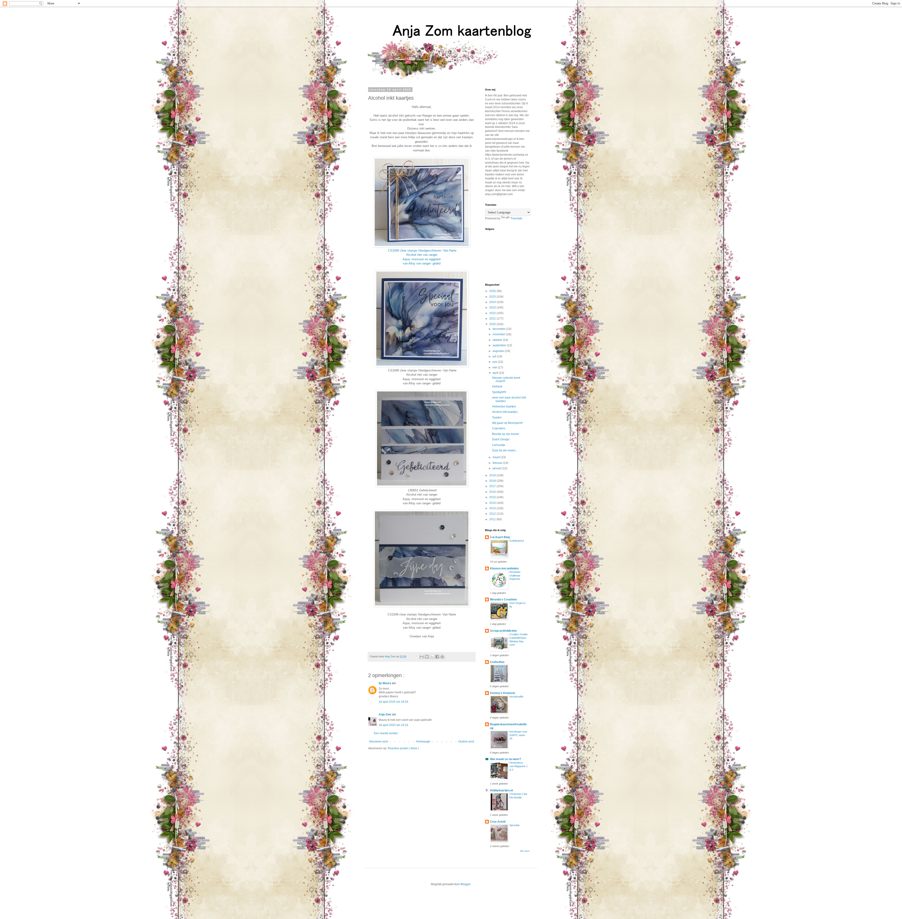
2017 (493, 486)
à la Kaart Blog (500, 537)
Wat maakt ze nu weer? (505, 759)
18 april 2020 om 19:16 (393, 725)
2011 (493, 519)
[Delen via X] (432, 656)
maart (497, 457)
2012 (493, 513)
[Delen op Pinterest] (442, 656)
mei (495, 367)
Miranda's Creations (503, 599)
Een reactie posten (386, 733)
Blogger (465, 884)
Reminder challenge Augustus (515, 575)
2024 (493, 302)
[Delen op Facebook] (437, 656)
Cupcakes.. (499, 428)
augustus (499, 351)
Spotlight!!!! (499, 392)
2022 (493, 313)
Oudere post (466, 741)
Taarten (497, 417)
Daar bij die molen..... (505, 450)
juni (495, 361)
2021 (493, 318)
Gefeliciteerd (516, 540)
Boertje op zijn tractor (505, 434)
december (499, 329)
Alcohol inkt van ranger (421, 254)
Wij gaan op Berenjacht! (507, 423)
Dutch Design (500, 439)
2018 (493, 480)
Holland (497, 386)
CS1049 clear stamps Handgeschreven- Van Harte (422, 250)
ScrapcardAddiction (503, 630)
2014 (493, 503)
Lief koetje (498, 445)
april (496, 373)
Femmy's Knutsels (502, 693)
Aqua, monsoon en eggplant (422, 259)
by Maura (385, 683)
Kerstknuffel (516, 696)
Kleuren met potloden (504, 568)
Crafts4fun (497, 662)
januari (497, 468)
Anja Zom (385, 714)
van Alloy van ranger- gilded (421, 263)
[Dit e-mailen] (421, 656)
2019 (493, 475)
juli (495, 356)
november (499, 334)
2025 (493, 296)
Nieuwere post (378, 741)
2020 (493, 324)
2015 (493, 497)
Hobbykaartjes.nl (501, 790)
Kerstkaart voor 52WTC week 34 (518, 735)
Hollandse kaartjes (504, 406)
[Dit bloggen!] (426, 656)
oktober (498, 340)
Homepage (423, 741)
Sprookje (514, 825)
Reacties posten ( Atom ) (403, 748)
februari (498, 463)
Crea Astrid (497, 821)
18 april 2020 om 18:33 (393, 701)
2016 (493, 491)
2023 (493, 307)
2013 (493, 508)
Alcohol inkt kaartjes (505, 412)
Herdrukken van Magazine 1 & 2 (518, 766)
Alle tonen (525, 851)
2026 (493, 291)
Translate (516, 218)
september (500, 345)
